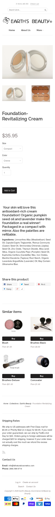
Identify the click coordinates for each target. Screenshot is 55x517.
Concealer (36, 380)
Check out (34, 4)
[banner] (27, 20)
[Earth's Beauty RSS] (3, 452)
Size (4, 143)
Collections (14, 403)
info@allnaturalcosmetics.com (21, 465)
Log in (18, 482)
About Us (25, 30)
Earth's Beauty (25, 403)
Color (4, 155)
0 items (22, 4)
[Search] (45, 10)
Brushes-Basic (38, 343)
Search (21, 486)
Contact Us (31, 486)
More (39, 30)
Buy (13, 338)
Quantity (6, 167)
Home (12, 30)
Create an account (30, 482)
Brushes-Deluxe (11, 380)
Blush (5, 343)
